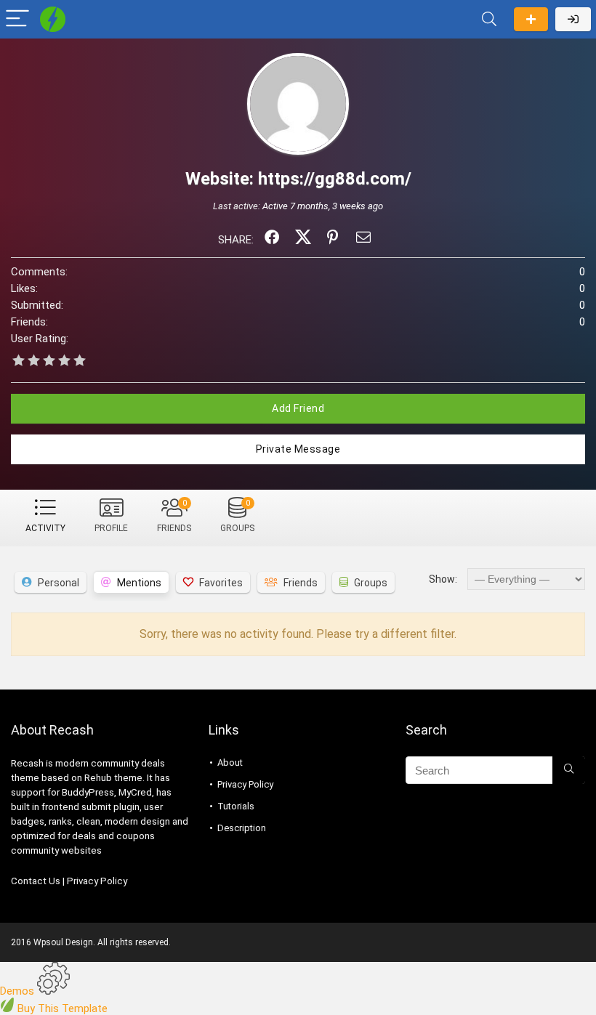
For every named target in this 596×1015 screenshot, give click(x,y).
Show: (443, 579)
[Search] (489, 19)
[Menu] (17, 19)
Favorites (221, 583)
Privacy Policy (97, 881)
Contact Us (35, 881)
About (230, 762)
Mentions (139, 583)
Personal (58, 583)
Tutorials (235, 806)
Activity (45, 528)
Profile (111, 528)
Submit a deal (531, 19)
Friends (174, 515)
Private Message (298, 449)
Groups (237, 515)
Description (241, 827)
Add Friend (298, 408)
